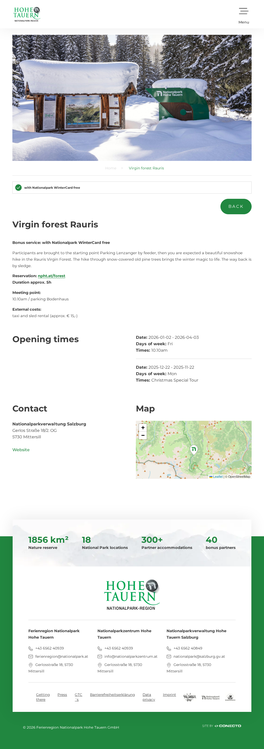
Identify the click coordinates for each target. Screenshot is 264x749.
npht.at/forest (51, 276)
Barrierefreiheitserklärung (112, 695)
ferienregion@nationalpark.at (61, 656)
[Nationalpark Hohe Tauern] (210, 697)
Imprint (169, 695)
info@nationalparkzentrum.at (130, 656)
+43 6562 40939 (49, 648)
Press (62, 695)
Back (236, 206)
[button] (244, 14)
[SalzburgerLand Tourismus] (190, 696)
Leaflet (217, 476)
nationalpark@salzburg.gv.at (198, 656)
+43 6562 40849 (187, 648)
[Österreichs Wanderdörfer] (230, 696)
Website (21, 449)
